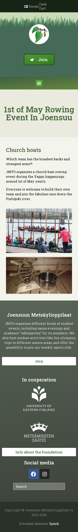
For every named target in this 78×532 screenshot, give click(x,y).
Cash (43, 4)
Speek (54, 523)
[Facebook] (34, 474)
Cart (42, 8)
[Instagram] (45, 474)
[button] (39, 83)
